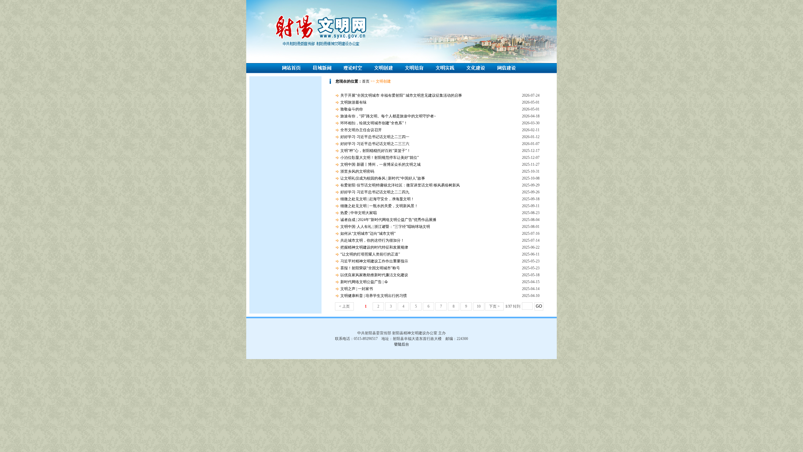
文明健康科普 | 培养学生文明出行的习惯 (373, 295)
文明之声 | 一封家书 (356, 289)
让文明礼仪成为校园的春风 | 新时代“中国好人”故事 (382, 178)
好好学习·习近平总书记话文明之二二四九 (374, 192)
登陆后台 (401, 344)
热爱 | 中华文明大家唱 (358, 213)
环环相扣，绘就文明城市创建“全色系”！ (373, 123)
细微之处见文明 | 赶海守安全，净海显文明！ (377, 199)
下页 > (494, 306)
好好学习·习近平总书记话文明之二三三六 (374, 144)
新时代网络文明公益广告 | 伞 (364, 282)
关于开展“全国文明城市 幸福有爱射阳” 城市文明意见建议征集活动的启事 (401, 95)
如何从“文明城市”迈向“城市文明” (368, 233)
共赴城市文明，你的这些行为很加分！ (372, 240)
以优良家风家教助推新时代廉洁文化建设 (374, 275)
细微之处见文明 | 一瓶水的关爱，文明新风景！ (379, 206)
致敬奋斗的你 (351, 109)
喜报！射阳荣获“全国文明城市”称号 (370, 268)
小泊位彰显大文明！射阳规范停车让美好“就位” (379, 157)
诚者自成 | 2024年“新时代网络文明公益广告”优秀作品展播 (388, 220)
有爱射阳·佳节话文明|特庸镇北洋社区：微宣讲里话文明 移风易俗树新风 (400, 185)
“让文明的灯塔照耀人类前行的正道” (370, 254)
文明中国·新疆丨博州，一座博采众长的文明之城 (380, 164)
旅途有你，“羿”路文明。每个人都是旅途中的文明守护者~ (388, 116)
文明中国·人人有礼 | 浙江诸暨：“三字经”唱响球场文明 (385, 226)
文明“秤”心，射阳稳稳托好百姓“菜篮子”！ (375, 150)
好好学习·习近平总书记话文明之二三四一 (374, 137)
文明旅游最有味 (353, 102)
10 (479, 306)
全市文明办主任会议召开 (361, 130)
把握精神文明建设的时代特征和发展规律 (374, 247)
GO (539, 306)
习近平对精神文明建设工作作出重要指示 (374, 261)
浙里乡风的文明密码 (357, 171)
